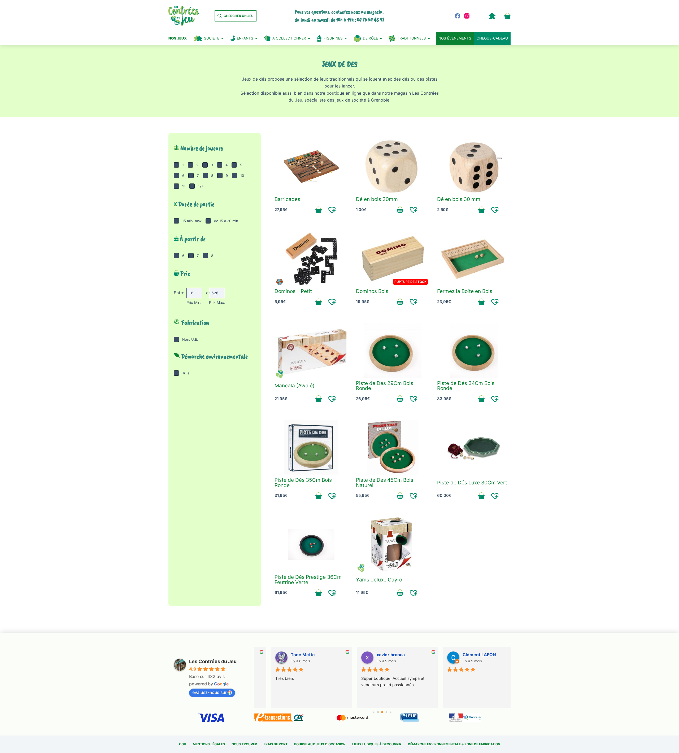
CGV (182, 744)
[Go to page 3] (382, 712)
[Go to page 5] (390, 712)
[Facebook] (457, 16)
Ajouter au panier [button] (318, 209)
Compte (492, 16)
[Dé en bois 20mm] (392, 166)
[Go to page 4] (387, 712)
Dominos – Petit (293, 291)
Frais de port (276, 744)
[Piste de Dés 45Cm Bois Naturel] (392, 447)
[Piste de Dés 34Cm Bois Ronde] (474, 350)
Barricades (287, 199)
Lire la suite (400, 301)
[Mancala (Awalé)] (311, 350)
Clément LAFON (464, 654)
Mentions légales (209, 744)
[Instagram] (466, 16)
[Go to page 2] (378, 712)
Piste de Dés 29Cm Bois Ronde (384, 385)
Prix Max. (217, 302)
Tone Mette (288, 654)
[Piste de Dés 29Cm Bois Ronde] (392, 350)
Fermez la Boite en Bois (464, 291)
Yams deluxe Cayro (379, 579)
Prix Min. (193, 302)
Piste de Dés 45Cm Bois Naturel (384, 482)
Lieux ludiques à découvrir (376, 744)
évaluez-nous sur (209, 692)
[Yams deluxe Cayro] (392, 544)
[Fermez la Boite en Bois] (474, 258)
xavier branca (376, 654)
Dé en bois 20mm (377, 199)
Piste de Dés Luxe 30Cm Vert (472, 482)
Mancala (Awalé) (295, 385)
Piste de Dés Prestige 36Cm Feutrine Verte (308, 579)
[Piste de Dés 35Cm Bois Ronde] (311, 447)
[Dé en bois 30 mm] (474, 166)
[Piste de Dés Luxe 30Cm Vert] (474, 447)
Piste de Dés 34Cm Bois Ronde (465, 385)
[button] (332, 209)
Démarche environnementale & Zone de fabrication (454, 744)
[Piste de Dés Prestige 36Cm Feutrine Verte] (311, 544)
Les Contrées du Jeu (213, 661)
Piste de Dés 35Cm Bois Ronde (303, 482)
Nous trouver (244, 744)
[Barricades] (311, 166)
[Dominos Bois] (392, 258)
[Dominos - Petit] (311, 258)
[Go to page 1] (374, 712)
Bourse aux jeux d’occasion (320, 744)
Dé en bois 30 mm (458, 199)
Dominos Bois (372, 291)
